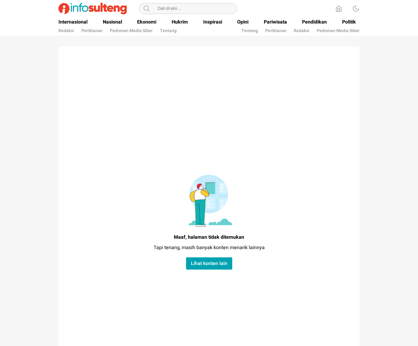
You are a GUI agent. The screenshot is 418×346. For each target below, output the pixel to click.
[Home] (338, 8)
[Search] (146, 8)
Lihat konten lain (209, 263)
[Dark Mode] (356, 8)
